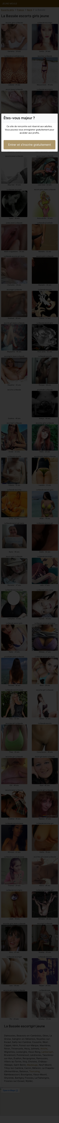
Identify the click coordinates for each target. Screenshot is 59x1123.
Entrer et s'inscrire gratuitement (29, 144)
